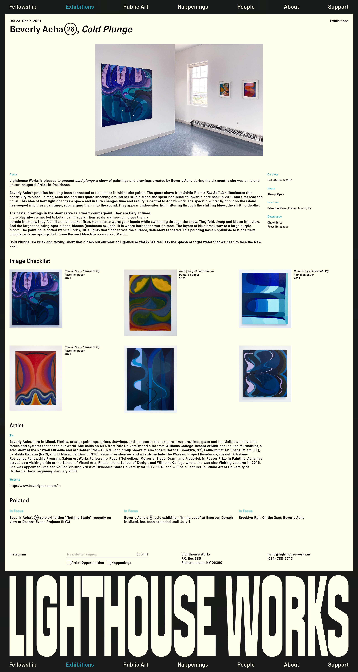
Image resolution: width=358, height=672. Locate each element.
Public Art (135, 7)
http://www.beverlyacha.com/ (34, 486)
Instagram (18, 554)
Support (338, 7)
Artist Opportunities (87, 563)
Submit (142, 554)
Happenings (192, 7)
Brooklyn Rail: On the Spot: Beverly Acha (271, 517)
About (291, 7)
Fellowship (22, 7)
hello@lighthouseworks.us (289, 554)
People (246, 7)
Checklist (273, 222)
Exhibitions (80, 7)
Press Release (276, 226)
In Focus (16, 511)
